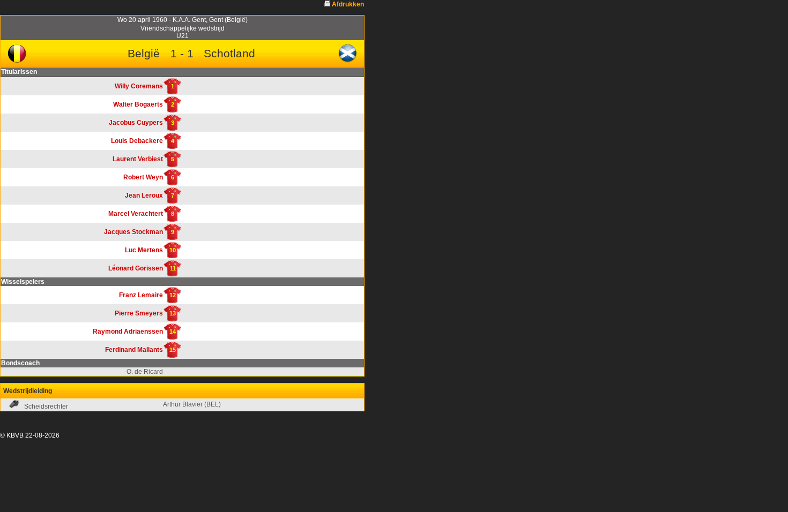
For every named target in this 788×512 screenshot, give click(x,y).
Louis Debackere (137, 141)
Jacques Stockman (133, 232)
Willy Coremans (139, 86)
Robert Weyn (143, 177)
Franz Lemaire (141, 295)
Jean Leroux (144, 195)
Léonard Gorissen (135, 268)
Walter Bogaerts (138, 104)
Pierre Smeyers (139, 313)
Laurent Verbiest (138, 159)
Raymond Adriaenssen (128, 331)
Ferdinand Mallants (134, 349)
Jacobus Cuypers (136, 122)
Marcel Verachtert (135, 213)
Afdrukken (348, 4)
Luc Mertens (144, 250)
